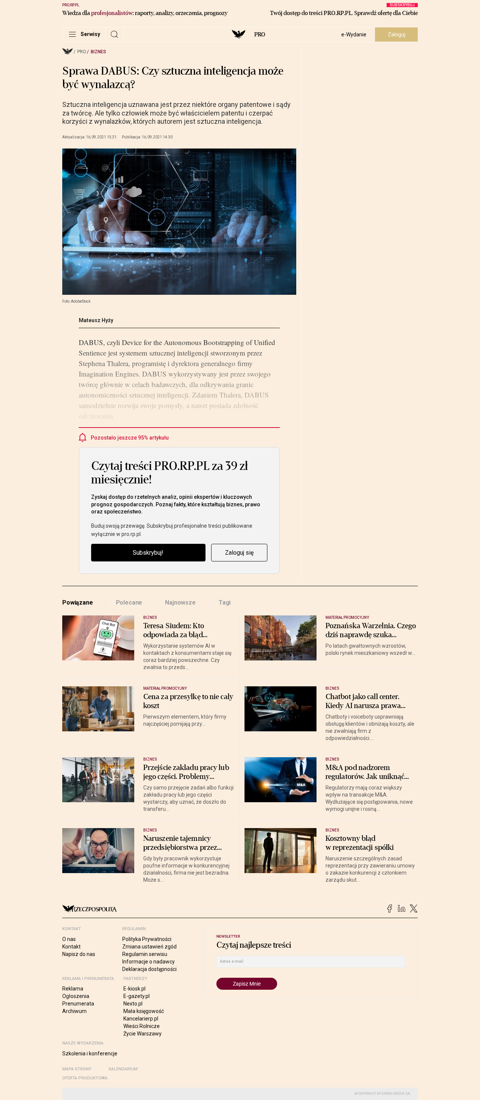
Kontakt (71, 947)
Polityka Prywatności (146, 939)
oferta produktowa (85, 1078)
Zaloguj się (239, 552)
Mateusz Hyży (96, 320)
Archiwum (74, 1011)
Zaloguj (396, 35)
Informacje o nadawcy (148, 962)
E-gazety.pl (136, 996)
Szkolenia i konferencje (89, 1053)
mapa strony (77, 1069)
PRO (259, 34)
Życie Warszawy (142, 1034)
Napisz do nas (78, 954)
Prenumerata (78, 1004)
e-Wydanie (353, 35)
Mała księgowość (143, 1011)
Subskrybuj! (148, 552)
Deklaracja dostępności (149, 969)
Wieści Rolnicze (141, 1026)
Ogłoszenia (75, 996)
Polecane (129, 602)
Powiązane (77, 602)
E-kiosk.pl (134, 989)
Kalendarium (123, 1069)
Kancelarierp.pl (140, 1019)
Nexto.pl (132, 1004)
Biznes (98, 51)
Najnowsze (180, 602)
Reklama (72, 989)
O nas (69, 939)
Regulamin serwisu (144, 954)
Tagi (225, 602)
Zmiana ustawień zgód (149, 947)
